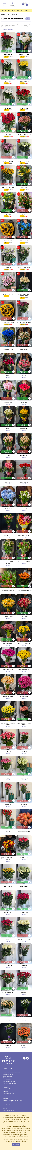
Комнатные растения (9, 1083)
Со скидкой (23, 26)
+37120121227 (7, 1108)
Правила (5, 1091)
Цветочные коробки (9, 1081)
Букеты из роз (7, 1079)
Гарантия (5, 1098)
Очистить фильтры (7, 29)
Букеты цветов (7, 1076)
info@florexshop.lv (8, 1110)
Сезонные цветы (8, 1074)
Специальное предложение (11, 1072)
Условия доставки (8, 1093)
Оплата (5, 1096)
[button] (4, 4)
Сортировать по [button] (9, 26)
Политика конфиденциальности (12, 1100)
